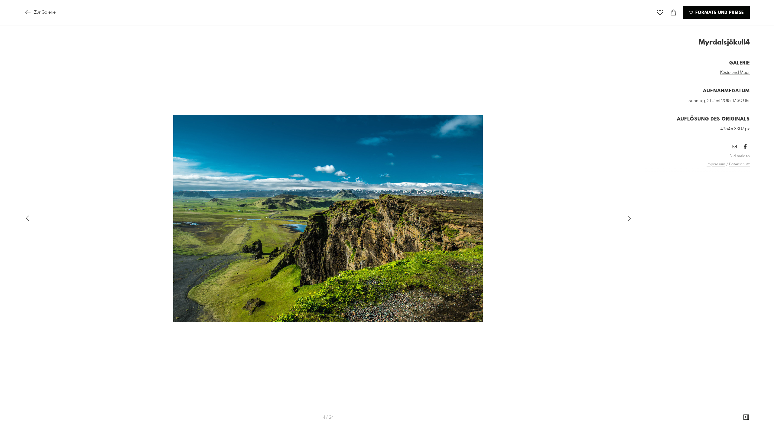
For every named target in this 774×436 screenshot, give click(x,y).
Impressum (716, 164)
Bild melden (740, 156)
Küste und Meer (735, 73)
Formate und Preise (719, 13)
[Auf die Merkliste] (660, 12)
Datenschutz (739, 164)
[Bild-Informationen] (746, 417)
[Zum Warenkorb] (673, 12)
